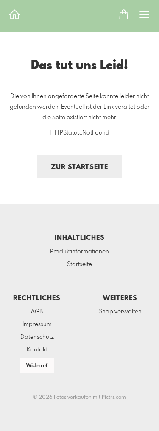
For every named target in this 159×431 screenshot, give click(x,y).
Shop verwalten (120, 312)
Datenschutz (37, 337)
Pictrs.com (114, 397)
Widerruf (36, 365)
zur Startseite (79, 167)
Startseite (79, 264)
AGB (37, 312)
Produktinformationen (79, 252)
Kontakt (37, 350)
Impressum (37, 324)
